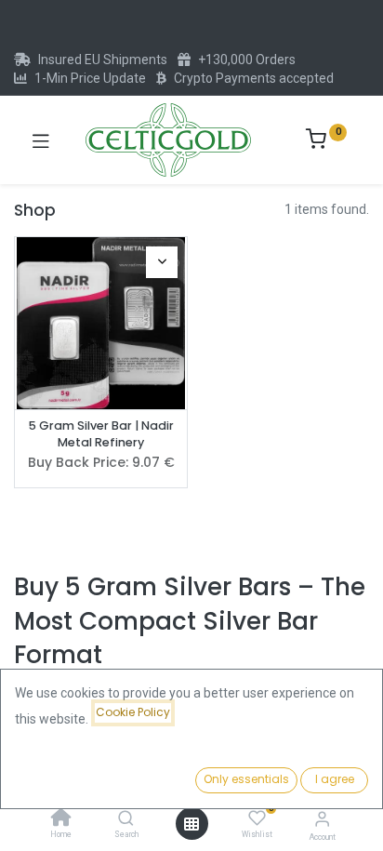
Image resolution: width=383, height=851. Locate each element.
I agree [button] (334, 779)
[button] (162, 262)
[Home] (61, 819)
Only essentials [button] (246, 779)
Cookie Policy (133, 712)
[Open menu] (191, 824)
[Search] (126, 819)
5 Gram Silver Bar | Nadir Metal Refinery (101, 434)
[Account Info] (322, 819)
